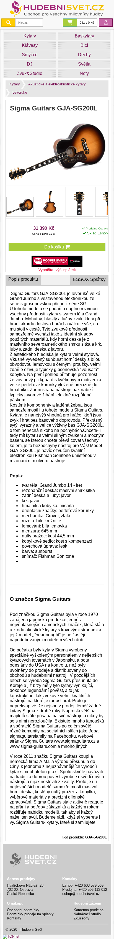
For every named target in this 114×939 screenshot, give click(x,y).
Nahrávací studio (87, 914)
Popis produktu (23, 279)
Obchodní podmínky (23, 910)
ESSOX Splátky (89, 279)
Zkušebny (81, 918)
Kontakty (14, 918)
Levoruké (19, 92)
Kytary (30, 36)
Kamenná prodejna (88, 910)
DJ (29, 64)
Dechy (84, 54)
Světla (84, 64)
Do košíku (54, 247)
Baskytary (84, 36)
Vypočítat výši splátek (57, 269)
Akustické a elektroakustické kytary (57, 84)
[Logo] (57, 15)
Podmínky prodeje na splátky (30, 914)
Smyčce (30, 54)
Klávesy (30, 45)
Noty (84, 73)
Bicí (84, 45)
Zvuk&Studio (29, 73)
